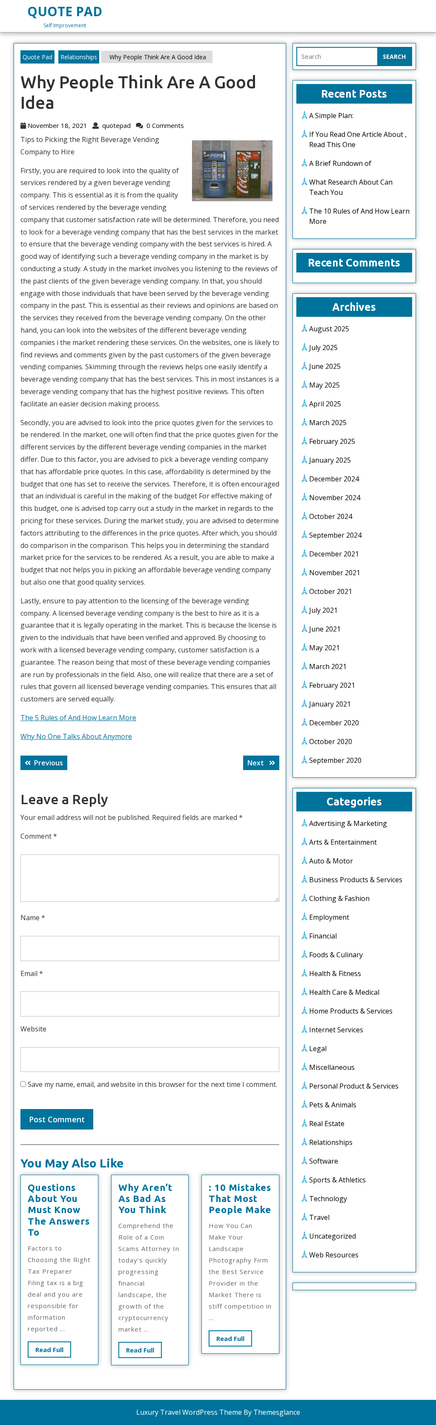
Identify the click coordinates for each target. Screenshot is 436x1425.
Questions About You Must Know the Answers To (59, 1210)
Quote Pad (64, 11)
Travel (319, 1217)
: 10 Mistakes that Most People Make (240, 1198)
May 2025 (324, 385)
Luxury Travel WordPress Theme (189, 1412)
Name (32, 917)
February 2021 (332, 685)
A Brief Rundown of (340, 163)
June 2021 (325, 629)
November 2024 (334, 497)
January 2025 (330, 460)
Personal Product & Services (354, 1086)
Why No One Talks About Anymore (76, 736)
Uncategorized (332, 1236)
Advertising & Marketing (348, 823)
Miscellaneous (332, 1067)
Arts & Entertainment (343, 842)
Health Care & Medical (344, 992)
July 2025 (323, 347)
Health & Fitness (335, 973)
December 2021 (334, 554)
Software (323, 1161)
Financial (323, 936)
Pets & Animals (332, 1104)
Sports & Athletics (337, 1180)
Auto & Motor (331, 861)
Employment (329, 917)
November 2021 (334, 572)
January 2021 (330, 704)
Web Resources (334, 1255)
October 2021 (330, 591)
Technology (328, 1198)
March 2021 (328, 666)
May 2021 (324, 647)
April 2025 (325, 403)
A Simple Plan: (331, 115)
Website (33, 1029)
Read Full (53, 1351)
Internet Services (336, 1029)
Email (31, 973)
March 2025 (328, 422)
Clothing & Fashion (339, 898)
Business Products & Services (355, 879)
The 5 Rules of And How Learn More (78, 717)
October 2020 (330, 741)
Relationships (78, 57)
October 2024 (330, 516)
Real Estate (326, 1123)
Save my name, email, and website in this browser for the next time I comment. (152, 1084)
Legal (318, 1048)
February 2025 (332, 441)
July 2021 (323, 610)
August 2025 (329, 328)
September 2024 (335, 535)
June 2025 (325, 366)
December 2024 (334, 479)
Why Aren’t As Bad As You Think (145, 1198)
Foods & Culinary (336, 954)
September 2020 (335, 760)
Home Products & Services (351, 1011)
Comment (38, 836)
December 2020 (334, 722)
